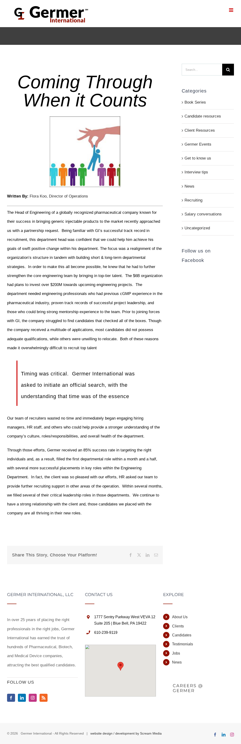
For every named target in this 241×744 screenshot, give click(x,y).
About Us (180, 617)
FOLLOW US (20, 682)
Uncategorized (197, 228)
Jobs (176, 653)
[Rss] (44, 698)
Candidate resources (203, 116)
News (189, 186)
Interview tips (196, 172)
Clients (178, 626)
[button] (120, 666)
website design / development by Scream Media (126, 733)
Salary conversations (203, 214)
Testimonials (182, 644)
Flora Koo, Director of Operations (59, 196)
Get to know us (198, 158)
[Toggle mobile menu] (231, 10)
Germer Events (198, 144)
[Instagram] (33, 698)
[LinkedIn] (22, 698)
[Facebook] (11, 698)
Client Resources (200, 130)
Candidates (181, 635)
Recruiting (193, 200)
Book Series (195, 102)
